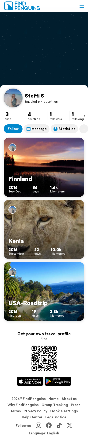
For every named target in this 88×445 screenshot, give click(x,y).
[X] (69, 425)
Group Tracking (55, 405)
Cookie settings (64, 411)
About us (69, 398)
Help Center (32, 417)
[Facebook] (49, 425)
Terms (15, 411)
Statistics (66, 129)
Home (54, 398)
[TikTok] (59, 425)
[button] (81, 6)
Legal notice (55, 417)
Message (39, 129)
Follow (13, 129)
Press (75, 405)
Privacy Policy (35, 411)
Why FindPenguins (23, 405)
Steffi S (34, 95)
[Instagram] (38, 425)
